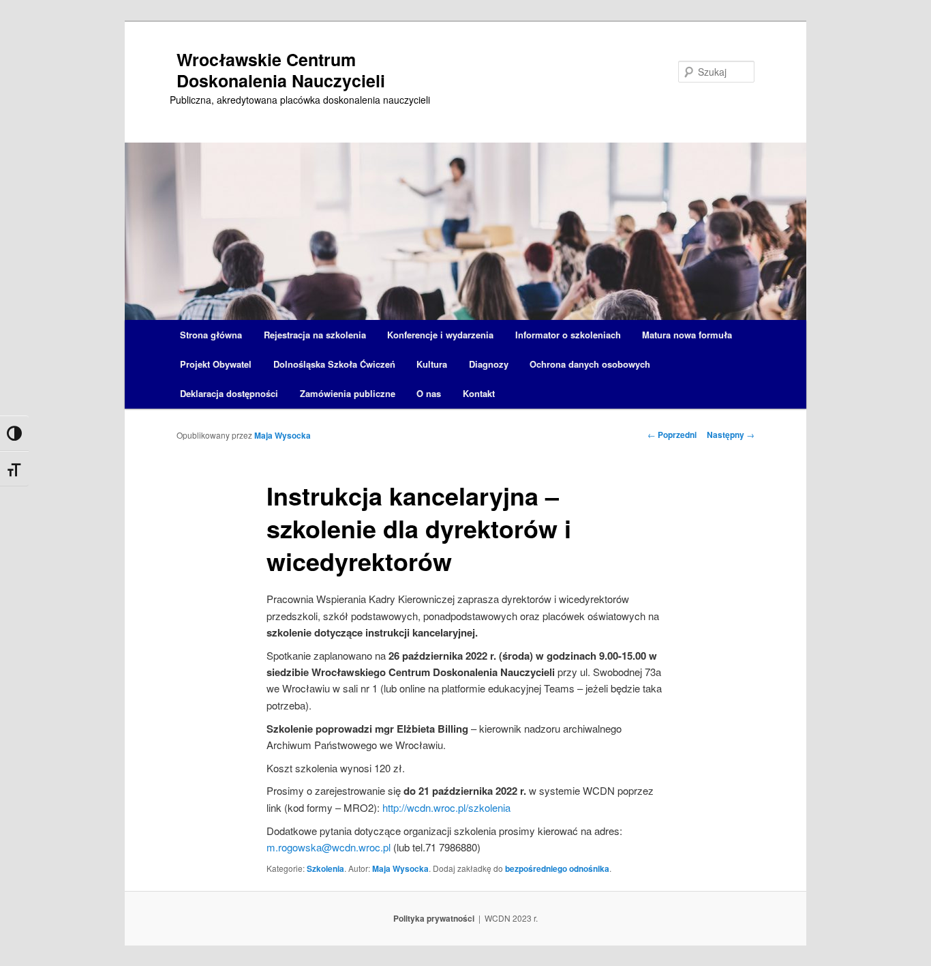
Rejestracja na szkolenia (315, 334)
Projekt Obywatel (215, 363)
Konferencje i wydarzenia (440, 334)
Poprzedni (672, 434)
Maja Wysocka (282, 435)
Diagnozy (488, 363)
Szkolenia (325, 868)
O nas (428, 393)
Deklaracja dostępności (229, 393)
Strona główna (211, 334)
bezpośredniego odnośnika (557, 868)
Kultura (431, 363)
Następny (730, 434)
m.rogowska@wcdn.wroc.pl (328, 847)
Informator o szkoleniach (568, 334)
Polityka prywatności (433, 918)
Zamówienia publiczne (347, 393)
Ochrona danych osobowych (590, 363)
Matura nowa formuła (687, 334)
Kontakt (479, 393)
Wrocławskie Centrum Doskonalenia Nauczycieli (281, 70)
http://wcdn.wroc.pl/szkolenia (446, 807)
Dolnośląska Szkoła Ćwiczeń (334, 363)
